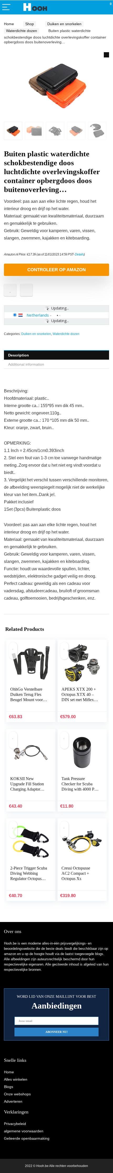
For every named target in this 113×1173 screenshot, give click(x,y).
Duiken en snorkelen (64, 24)
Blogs (8, 1087)
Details (79, 254)
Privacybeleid (15, 1124)
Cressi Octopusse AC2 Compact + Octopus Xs (75, 873)
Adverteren (13, 1101)
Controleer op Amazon (56, 269)
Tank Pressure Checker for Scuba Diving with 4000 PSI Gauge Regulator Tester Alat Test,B (79, 789)
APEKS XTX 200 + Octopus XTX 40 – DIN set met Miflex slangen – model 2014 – (79, 699)
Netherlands (38, 315)
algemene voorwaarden (23, 1131)
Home (9, 24)
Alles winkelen (15, 1079)
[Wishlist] (96, 7)
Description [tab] (18, 355)
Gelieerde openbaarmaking (26, 1138)
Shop (29, 24)
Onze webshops (17, 1094)
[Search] (85, 7)
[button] (106, 54)
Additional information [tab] (26, 364)
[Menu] (6, 7)
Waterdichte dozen (21, 31)
